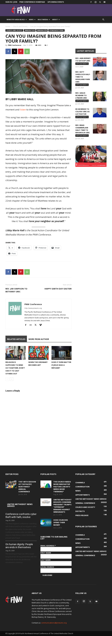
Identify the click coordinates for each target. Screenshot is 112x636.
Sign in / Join (11, 2)
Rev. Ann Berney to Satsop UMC (83, 59)
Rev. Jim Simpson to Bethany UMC (16, 290)
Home (7, 26)
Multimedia (43, 19)
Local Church (47, 567)
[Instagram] (95, 2)
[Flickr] (31, 325)
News (31, 19)
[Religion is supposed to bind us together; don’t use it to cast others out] (15, 353)
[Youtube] (104, 2)
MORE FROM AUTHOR (39, 339)
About (55, 19)
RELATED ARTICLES (16, 339)
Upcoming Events (56, 2)
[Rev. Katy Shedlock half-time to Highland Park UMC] (100, 75)
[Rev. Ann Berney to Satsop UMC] (100, 62)
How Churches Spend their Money (60, 522)
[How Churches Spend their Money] (45, 522)
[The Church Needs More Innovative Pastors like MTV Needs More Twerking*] (45, 484)
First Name (45, 553)
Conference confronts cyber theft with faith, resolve (20, 515)
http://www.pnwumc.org (33, 308)
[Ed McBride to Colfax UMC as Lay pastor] (100, 112)
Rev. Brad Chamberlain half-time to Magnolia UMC (82, 129)
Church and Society (20, 26)
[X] (100, 2)
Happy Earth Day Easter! (58, 288)
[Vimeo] (41, 325)
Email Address (48, 545)
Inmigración (42, 30)
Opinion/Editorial (56, 30)
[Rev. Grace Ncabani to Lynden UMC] (100, 96)
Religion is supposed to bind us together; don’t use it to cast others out (15, 368)
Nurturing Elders (36, 358)
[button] (103, 19)
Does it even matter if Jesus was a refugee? (61, 365)
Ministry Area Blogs (16, 19)
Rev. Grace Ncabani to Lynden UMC (81, 95)
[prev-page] (7, 379)
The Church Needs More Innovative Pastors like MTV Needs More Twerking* (62, 486)
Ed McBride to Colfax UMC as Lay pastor (82, 111)
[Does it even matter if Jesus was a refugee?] (61, 353)
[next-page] (11, 379)
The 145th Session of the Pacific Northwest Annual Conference (27, 486)
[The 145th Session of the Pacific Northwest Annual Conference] (10, 484)
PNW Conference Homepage (32, 2)
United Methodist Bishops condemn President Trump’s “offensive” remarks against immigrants (62, 505)
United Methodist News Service (20, 505)
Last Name (45, 560)
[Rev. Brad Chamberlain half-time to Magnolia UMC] (100, 129)
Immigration (30, 30)
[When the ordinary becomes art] (38, 353)
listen (23, 109)
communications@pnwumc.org (54, 623)
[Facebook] (91, 2)
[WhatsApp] (27, 51)
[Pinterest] (20, 51)
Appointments (82, 64)
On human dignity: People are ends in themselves (19, 546)
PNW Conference (14, 45)
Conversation (12, 358)
